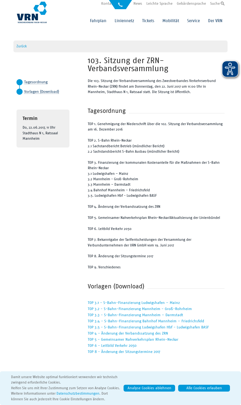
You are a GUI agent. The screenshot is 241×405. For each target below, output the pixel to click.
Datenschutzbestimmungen (77, 393)
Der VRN (215, 21)
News (137, 3)
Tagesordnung (36, 82)
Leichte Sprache (159, 3)
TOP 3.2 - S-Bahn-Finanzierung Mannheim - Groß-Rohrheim (140, 309)
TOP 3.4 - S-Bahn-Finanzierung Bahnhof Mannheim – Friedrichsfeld (146, 321)
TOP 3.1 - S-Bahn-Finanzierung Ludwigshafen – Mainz (134, 303)
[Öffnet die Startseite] (31, 12)
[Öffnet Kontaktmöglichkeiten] (120, 6)
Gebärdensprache (191, 3)
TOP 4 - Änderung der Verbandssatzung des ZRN (128, 333)
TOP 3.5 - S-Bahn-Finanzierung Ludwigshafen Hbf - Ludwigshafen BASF (148, 327)
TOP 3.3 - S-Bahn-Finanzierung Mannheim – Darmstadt (135, 315)
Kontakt (108, 3)
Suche (215, 3)
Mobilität (170, 21)
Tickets (148, 21)
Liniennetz (124, 21)
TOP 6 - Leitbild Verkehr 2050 (112, 346)
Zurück (21, 46)
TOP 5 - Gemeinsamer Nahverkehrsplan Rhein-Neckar (133, 339)
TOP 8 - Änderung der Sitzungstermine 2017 (124, 352)
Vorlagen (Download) (41, 92)
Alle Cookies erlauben (204, 388)
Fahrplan (98, 21)
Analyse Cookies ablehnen (149, 388)
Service (193, 21)
